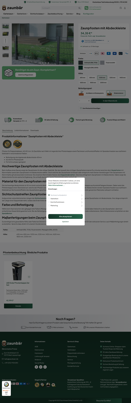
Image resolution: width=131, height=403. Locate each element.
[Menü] (10, 382)
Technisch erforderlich (59, 195)
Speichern (65, 221)
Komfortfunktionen (57, 202)
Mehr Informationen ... (56, 185)
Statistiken (54, 199)
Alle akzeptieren (65, 216)
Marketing (54, 205)
